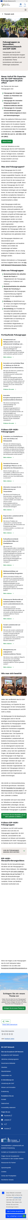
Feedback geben (9, 1038)
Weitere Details (7, 141)
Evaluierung (5, 1091)
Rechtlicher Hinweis (7, 1180)
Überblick (4, 1067)
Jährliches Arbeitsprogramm (10, 1059)
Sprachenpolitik (6, 1167)
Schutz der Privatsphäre (8, 1176)
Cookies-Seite (17, 1197)
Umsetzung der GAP (7, 1083)
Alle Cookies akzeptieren (15, 1211)
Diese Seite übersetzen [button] (9, 1024)
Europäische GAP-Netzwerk (10, 1055)
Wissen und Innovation (8, 1087)
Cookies (3, 1171)
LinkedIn (7, 1120)
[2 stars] (3, 1034)
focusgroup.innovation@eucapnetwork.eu (14, 968)
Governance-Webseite (8, 1063)
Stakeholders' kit (6, 1075)
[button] (8, 357)
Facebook (8, 1115)
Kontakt (3, 1099)
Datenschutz (5, 1103)
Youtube (7, 1128)
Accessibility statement (8, 1107)
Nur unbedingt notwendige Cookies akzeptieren (16, 1216)
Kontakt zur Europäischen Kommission (13, 1152)
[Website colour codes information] (24, 1216)
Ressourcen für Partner (8, 1162)
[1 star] (2, 1034)
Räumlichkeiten (6, 1071)
